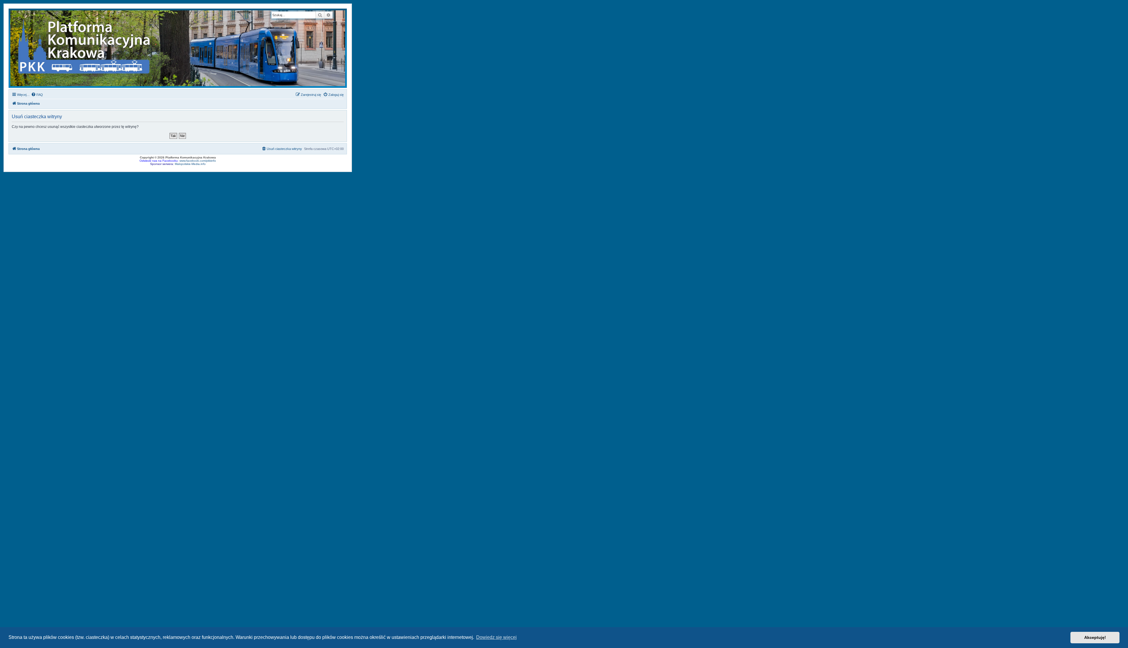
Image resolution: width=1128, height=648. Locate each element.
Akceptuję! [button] (1095, 637)
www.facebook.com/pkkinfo (197, 160)
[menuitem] (37, 94)
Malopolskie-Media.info (190, 164)
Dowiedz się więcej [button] (496, 637)
